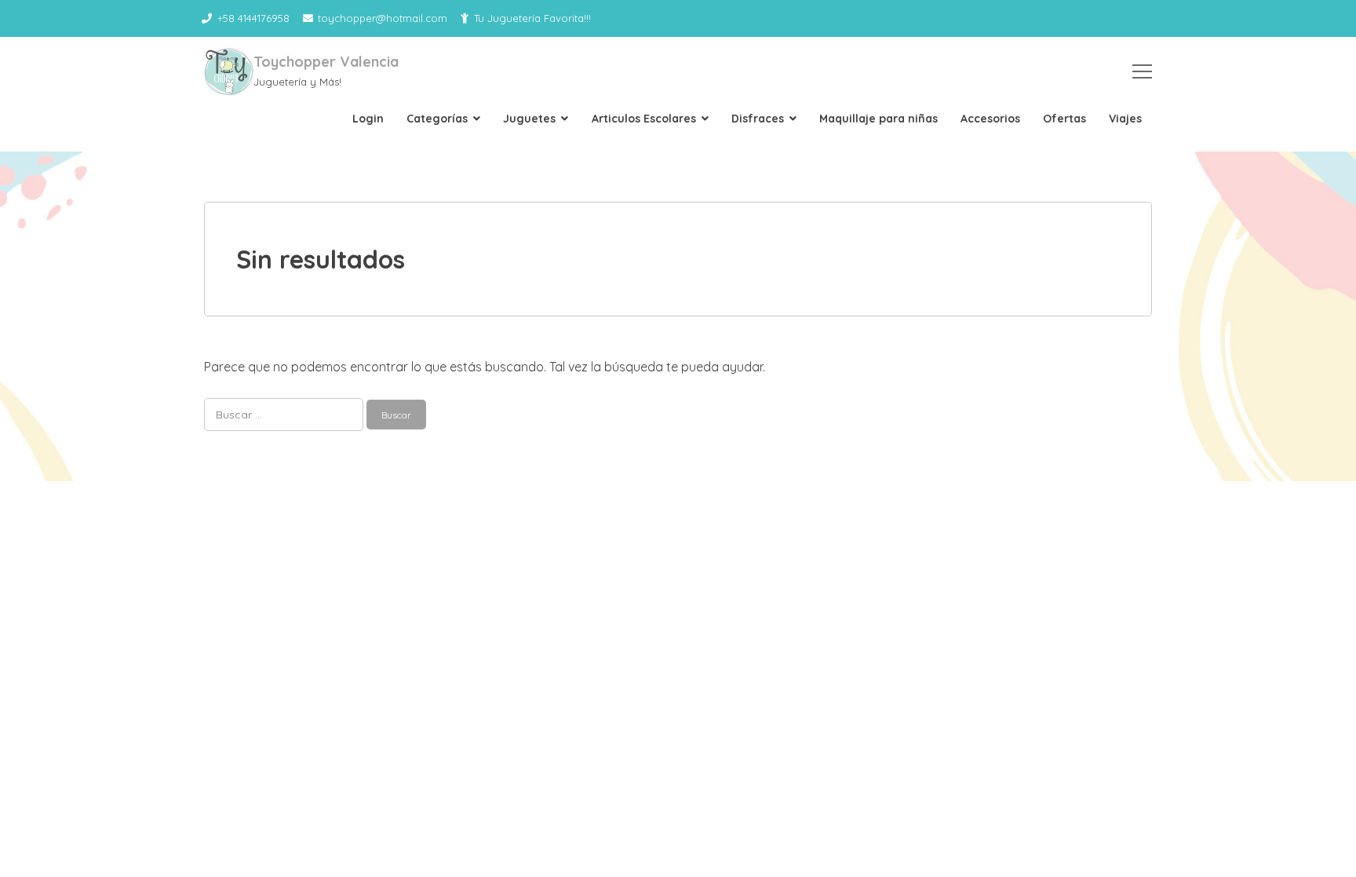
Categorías (437, 118)
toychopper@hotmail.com (382, 18)
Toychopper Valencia (326, 62)
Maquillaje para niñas (878, 118)
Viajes (1125, 118)
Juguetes (529, 118)
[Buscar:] (285, 414)
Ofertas (1064, 118)
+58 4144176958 (253, 18)
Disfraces (757, 118)
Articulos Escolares (644, 118)
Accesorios (990, 118)
